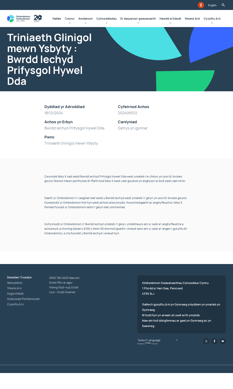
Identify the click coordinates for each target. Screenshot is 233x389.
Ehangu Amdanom (85, 23)
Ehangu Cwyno (69, 23)
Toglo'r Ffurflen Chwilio (223, 5)
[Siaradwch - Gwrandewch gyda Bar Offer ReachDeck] (201, 5)
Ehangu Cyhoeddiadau (106, 23)
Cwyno (69, 18)
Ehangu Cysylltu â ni (212, 23)
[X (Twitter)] (206, 341)
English (212, 5)
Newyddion (14, 283)
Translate (154, 343)
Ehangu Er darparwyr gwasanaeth (138, 23)
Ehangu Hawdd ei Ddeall (170, 23)
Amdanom (85, 18)
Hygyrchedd (15, 293)
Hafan (57, 18)
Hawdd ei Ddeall (170, 18)
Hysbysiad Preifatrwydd (23, 299)
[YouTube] (223, 341)
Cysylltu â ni (212, 18)
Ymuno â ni (192, 18)
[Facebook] (214, 341)
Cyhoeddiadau (106, 18)
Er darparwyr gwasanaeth (138, 18)
